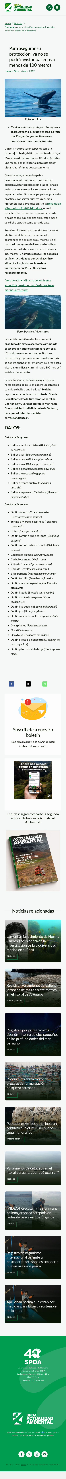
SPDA (23, 1464)
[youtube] (44, 1454)
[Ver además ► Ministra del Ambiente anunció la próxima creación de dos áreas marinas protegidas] (29, 285)
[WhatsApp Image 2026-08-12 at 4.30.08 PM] (33, 831)
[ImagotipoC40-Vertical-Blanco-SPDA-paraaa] (33, 1349)
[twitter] (29, 1454)
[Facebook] (11, 684)
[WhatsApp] (45, 684)
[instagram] (37, 1454)
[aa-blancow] (33, 1413)
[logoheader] (18, 4)
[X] (28, 684)
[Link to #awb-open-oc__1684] (57, 7)
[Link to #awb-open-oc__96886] (49, 7)
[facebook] (21, 1454)
